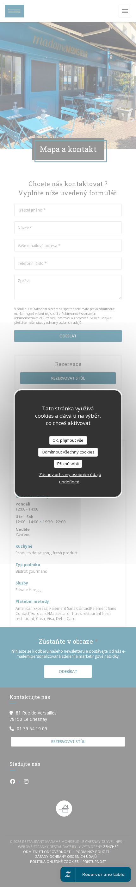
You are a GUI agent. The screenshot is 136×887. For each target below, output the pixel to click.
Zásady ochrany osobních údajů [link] (70, 474)
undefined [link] (69, 482)
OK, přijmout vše (68, 440)
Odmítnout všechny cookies (68, 452)
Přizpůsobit (68, 463)
